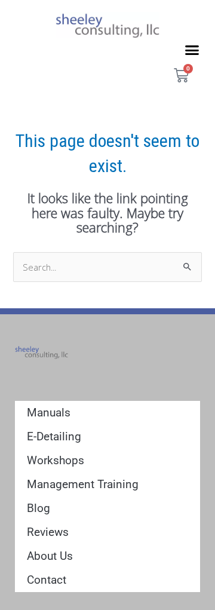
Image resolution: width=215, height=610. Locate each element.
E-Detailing (54, 436)
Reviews (48, 532)
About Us (50, 556)
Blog (38, 508)
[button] (192, 49)
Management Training (83, 484)
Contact (46, 580)
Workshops (55, 460)
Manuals (48, 412)
